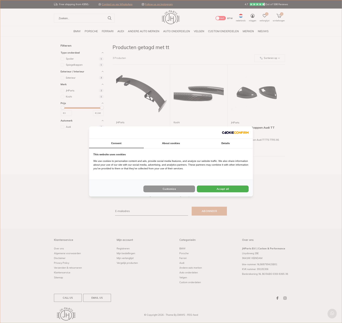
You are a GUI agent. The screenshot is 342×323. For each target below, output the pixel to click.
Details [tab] (225, 143)
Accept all (223, 188)
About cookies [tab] (171, 143)
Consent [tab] (116, 143)
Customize (169, 188)
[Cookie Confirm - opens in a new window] (235, 132)
